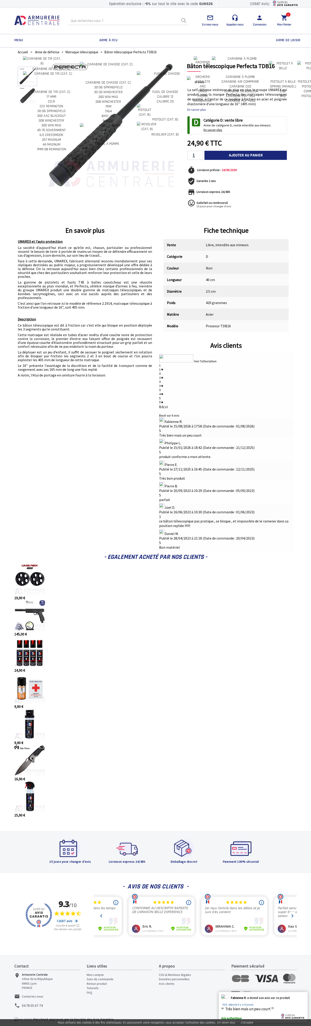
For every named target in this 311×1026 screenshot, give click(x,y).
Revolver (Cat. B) (165, 134)
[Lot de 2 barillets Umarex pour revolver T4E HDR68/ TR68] (29, 593)
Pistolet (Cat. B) (165, 119)
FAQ (89, 992)
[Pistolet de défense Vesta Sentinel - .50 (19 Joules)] (29, 629)
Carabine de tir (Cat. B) (51, 69)
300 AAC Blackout (51, 115)
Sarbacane (203, 100)
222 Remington (51, 106)
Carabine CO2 (240, 86)
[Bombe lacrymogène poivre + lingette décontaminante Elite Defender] (29, 702)
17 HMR (51, 96)
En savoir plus (226, 1023)
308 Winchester (51, 120)
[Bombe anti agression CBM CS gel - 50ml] (29, 738)
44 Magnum (51, 144)
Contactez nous (32, 996)
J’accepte (247, 1023)
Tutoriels (93, 988)
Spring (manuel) (283, 86)
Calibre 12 (165, 96)
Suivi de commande (100, 979)
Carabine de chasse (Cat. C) (108, 82)
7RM (108, 106)
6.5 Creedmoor (51, 135)
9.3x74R (108, 120)
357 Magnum (51, 139)
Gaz (283, 96)
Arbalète (202, 81)
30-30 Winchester (108, 92)
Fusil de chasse (165, 92)
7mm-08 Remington (51, 149)
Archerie (202, 76)
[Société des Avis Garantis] (285, 3)
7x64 (108, 111)
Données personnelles (174, 979)
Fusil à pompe (108, 143)
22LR (51, 101)
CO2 (283, 91)
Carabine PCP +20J (240, 100)
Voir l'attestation (205, 361)
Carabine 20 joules (240, 91)
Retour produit (97, 984)
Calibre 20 (165, 101)
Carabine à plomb (240, 76)
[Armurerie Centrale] (36, 21)
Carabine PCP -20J (240, 96)
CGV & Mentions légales (175, 975)
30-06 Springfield (51, 111)
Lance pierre (203, 93)
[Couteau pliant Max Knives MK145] (29, 774)
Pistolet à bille (283, 81)
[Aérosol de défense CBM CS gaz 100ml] (29, 810)
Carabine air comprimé (240, 81)
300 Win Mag (51, 125)
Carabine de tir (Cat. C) (51, 92)
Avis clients (226, 345)
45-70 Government (51, 130)
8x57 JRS (108, 116)
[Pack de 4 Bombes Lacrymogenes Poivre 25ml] (29, 665)
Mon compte (95, 975)
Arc (203, 86)
